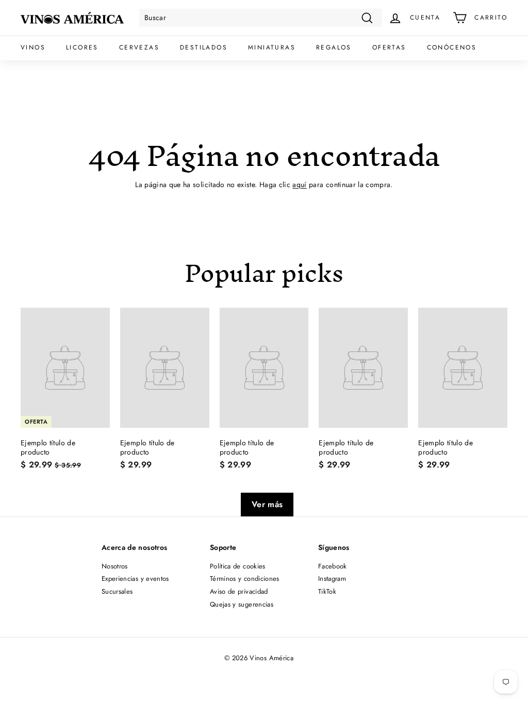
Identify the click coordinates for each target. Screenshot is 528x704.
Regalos (334, 47)
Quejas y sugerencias (241, 604)
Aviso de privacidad (239, 591)
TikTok (327, 591)
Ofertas (389, 47)
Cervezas (139, 47)
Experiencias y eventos (135, 578)
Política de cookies (238, 566)
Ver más (267, 504)
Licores (82, 47)
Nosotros (115, 566)
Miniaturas (271, 47)
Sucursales (117, 591)
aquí (299, 184)
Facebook (332, 566)
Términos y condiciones (244, 578)
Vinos (33, 47)
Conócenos (452, 47)
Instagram (332, 578)
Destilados (203, 47)
